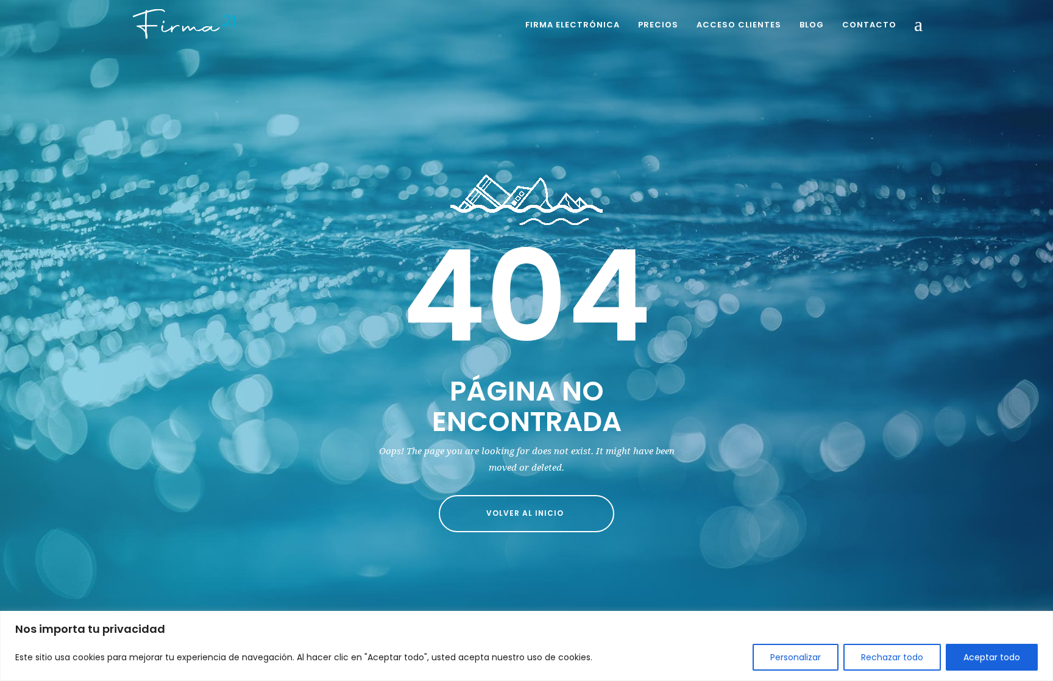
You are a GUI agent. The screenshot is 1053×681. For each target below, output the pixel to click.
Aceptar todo (991, 657)
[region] (526, 646)
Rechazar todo (892, 657)
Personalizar (795, 657)
